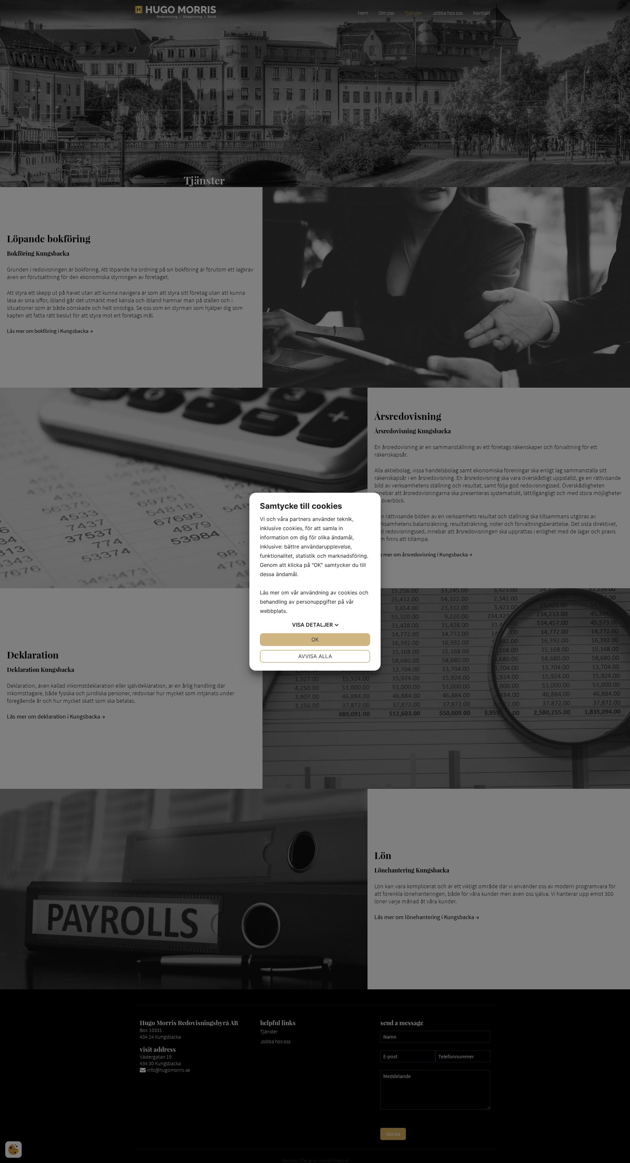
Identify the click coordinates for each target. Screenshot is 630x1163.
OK (315, 639)
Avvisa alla (315, 656)
